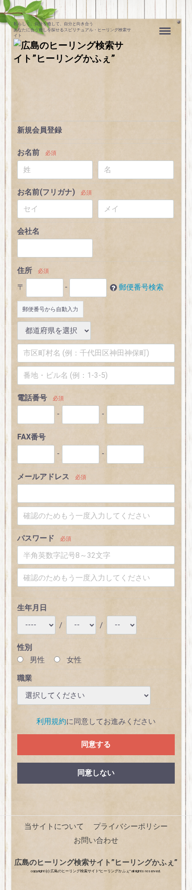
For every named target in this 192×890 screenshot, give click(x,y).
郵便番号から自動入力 (50, 309)
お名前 (28, 152)
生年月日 (32, 607)
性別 (24, 647)
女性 (73, 659)
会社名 (28, 231)
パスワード (36, 538)
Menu (166, 25)
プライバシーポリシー (130, 826)
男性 (36, 659)
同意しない (96, 772)
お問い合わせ (96, 840)
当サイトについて (54, 826)
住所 (24, 270)
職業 (24, 678)
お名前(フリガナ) (46, 192)
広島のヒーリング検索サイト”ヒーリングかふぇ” (96, 862)
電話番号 (32, 397)
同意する (96, 744)
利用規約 (51, 721)
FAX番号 (31, 436)
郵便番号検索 (141, 287)
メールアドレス (43, 476)
